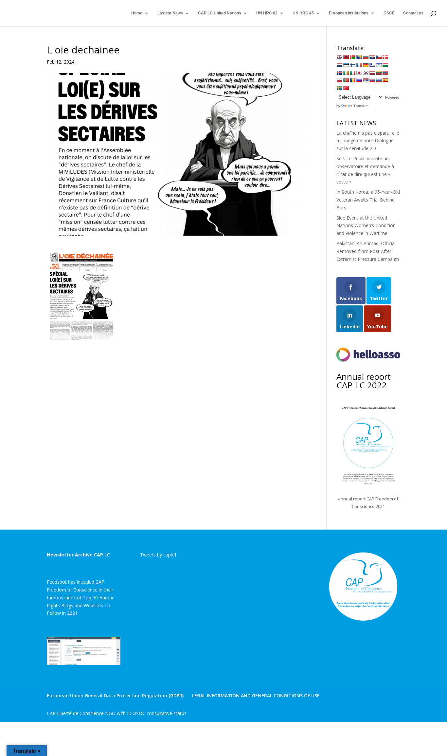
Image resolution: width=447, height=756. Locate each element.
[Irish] (346, 72)
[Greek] (372, 65)
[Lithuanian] (379, 72)
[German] (365, 65)
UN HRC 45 (303, 13)
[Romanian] (352, 80)
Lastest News (170, 13)
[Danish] (385, 57)
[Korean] (365, 72)
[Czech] (379, 57)
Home (136, 13)
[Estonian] (346, 65)
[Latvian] (372, 72)
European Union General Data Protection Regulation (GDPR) (115, 695)
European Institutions (348, 13)
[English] (339, 57)
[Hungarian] (385, 65)
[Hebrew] (379, 65)
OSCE (389, 13)
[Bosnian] (359, 57)
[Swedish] (339, 88)
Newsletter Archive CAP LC (78, 555)
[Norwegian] (385, 72)
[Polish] (339, 80)
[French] (359, 65)
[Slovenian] (379, 80)
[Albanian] (346, 57)
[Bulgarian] (365, 57)
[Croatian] (372, 57)
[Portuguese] (346, 80)
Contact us (413, 13)
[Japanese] (359, 72)
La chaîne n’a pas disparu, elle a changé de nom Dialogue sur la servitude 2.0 (367, 141)
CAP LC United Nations (219, 13)
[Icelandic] (339, 72)
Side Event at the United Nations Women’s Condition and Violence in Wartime (366, 226)
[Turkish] (346, 88)
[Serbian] (365, 80)
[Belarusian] (352, 57)
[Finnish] (352, 65)
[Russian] (359, 80)
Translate (360, 106)
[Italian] (352, 72)
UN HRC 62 (266, 13)
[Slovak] (372, 80)
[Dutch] (339, 65)
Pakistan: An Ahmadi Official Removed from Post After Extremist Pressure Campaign (367, 251)
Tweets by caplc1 (158, 555)
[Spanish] (385, 80)
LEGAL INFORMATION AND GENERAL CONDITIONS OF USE (256, 695)
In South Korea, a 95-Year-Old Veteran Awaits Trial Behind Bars (368, 200)
